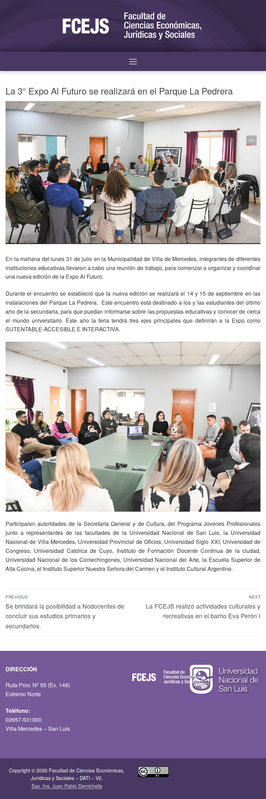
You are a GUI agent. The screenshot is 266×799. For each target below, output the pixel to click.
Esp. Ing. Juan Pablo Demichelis (67, 785)
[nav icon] (133, 61)
